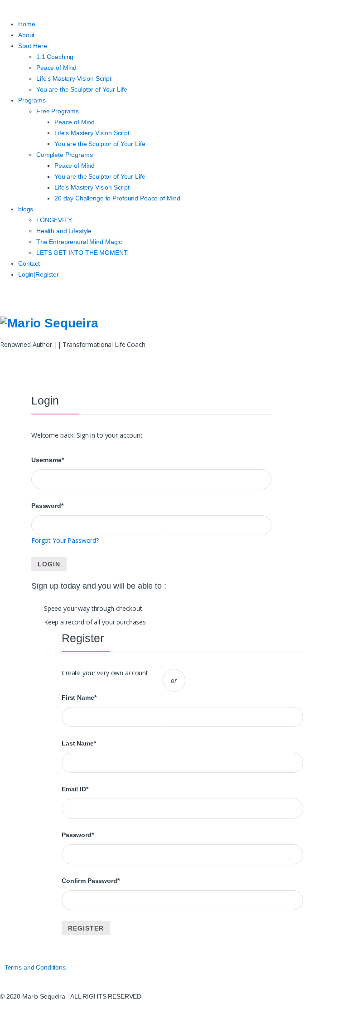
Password (47, 505)
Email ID (75, 789)
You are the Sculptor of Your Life (81, 89)
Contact (29, 263)
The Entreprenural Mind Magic (79, 241)
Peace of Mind (56, 67)
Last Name (79, 743)
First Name (79, 697)
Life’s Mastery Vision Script (73, 78)
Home (26, 24)
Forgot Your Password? (65, 540)
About (26, 35)
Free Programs (57, 111)
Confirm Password (91, 880)
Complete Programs (64, 154)
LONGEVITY (54, 220)
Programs (32, 100)
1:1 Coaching (54, 56)
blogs (25, 209)
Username (47, 459)
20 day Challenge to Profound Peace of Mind (117, 198)
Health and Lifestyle (64, 230)
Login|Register (38, 274)
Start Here (32, 45)
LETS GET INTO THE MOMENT (82, 252)
